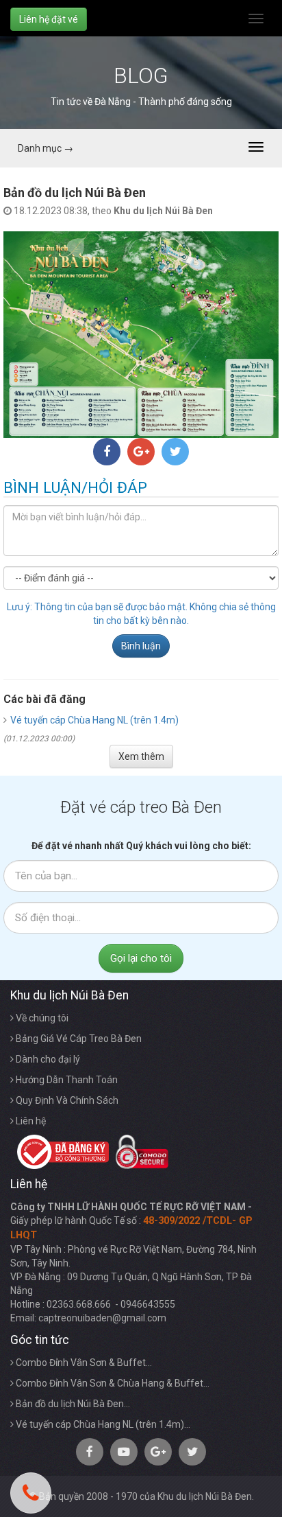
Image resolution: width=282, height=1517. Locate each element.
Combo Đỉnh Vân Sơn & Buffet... (83, 1362)
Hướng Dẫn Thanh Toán (66, 1079)
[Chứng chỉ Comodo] (138, 1151)
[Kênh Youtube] (124, 1452)
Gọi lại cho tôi (141, 958)
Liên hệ (30, 1120)
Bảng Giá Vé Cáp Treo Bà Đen (78, 1038)
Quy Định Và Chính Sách (66, 1100)
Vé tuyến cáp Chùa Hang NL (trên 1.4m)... (102, 1424)
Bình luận (141, 645)
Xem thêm (141, 756)
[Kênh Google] (158, 1452)
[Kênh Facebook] (89, 1452)
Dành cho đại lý (47, 1059)
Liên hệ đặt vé (48, 19)
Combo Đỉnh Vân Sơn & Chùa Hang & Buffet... (111, 1383)
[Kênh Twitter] (192, 1452)
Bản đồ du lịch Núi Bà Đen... (72, 1403)
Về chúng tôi (41, 1017)
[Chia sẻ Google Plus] (141, 451)
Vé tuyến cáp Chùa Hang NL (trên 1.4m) (94, 720)
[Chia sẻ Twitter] (175, 451)
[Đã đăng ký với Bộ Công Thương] (59, 1151)
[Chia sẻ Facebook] (106, 451)
